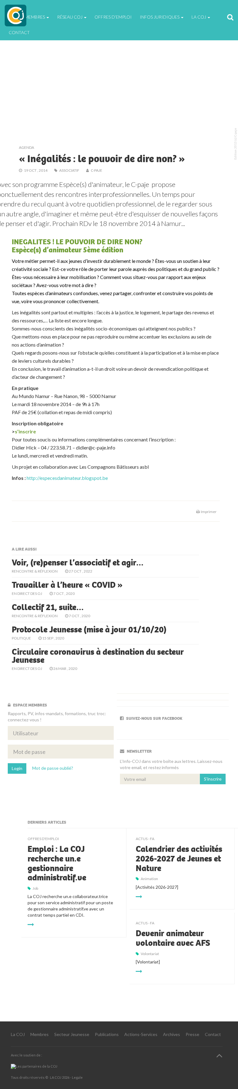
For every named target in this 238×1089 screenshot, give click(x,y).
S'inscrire (213, 778)
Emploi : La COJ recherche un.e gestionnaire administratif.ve (57, 863)
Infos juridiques (160, 17)
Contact (19, 32)
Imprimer (208, 511)
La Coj (199, 17)
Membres (39, 1034)
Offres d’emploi (113, 17)
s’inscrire (25, 431)
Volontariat (150, 953)
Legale (77, 1077)
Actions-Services (140, 1034)
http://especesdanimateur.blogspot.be (67, 478)
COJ (15, 15)
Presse (192, 1034)
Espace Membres (27, 17)
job (35, 888)
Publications (107, 1034)
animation (149, 878)
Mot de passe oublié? (52, 768)
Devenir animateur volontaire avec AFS (173, 938)
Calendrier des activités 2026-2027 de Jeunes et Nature (179, 858)
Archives (171, 1034)
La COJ (18, 1034)
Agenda (26, 147)
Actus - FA (145, 838)
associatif (69, 170)
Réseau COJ (70, 17)
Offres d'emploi (43, 838)
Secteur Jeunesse (71, 1034)
